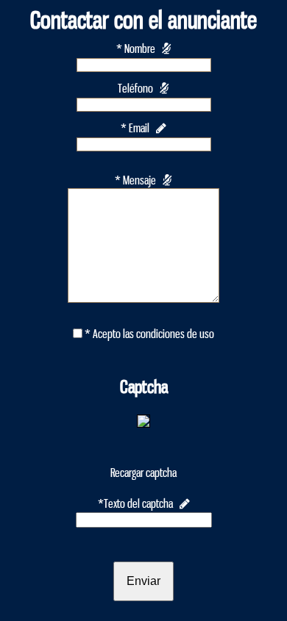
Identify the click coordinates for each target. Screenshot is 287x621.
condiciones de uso (175, 334)
